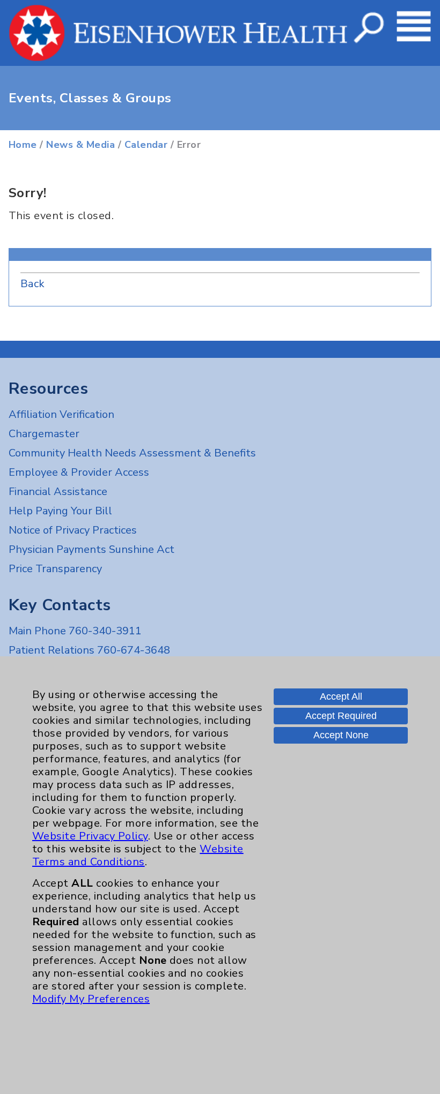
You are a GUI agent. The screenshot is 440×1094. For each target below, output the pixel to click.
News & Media (80, 144)
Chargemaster (44, 433)
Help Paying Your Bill (60, 511)
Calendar (146, 144)
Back (32, 283)
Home (23, 144)
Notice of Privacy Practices (73, 530)
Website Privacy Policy (90, 836)
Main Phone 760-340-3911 (75, 631)
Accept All (341, 696)
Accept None (341, 735)
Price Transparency (55, 568)
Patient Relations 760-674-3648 (89, 650)
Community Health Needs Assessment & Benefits (132, 453)
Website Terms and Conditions (138, 855)
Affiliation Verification (61, 414)
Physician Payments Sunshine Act (91, 549)
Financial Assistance (58, 491)
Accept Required (341, 715)
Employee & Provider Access (79, 472)
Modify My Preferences (91, 999)
